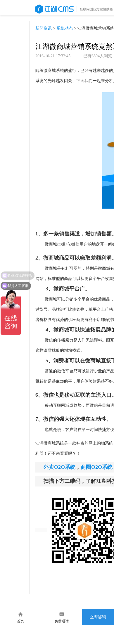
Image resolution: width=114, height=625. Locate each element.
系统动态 (64, 28)
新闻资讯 (43, 28)
